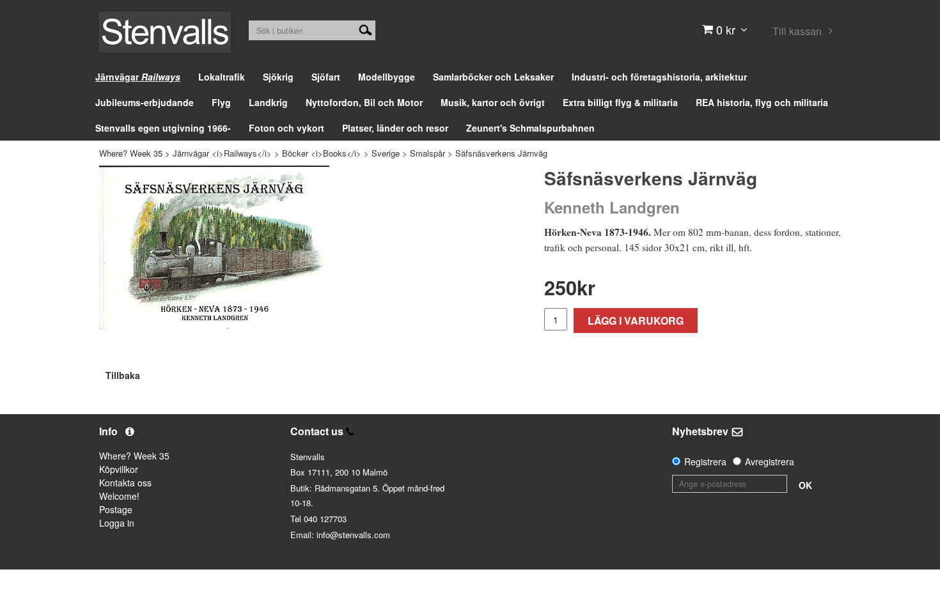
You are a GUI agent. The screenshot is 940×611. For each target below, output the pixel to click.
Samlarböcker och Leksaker (493, 76)
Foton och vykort (286, 127)
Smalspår (427, 153)
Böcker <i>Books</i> (321, 153)
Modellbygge (386, 76)
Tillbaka (123, 375)
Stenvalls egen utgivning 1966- (163, 127)
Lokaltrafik (221, 76)
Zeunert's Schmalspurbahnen (530, 127)
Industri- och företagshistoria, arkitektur (659, 76)
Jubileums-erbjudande (144, 102)
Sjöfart (325, 76)
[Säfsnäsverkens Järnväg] (214, 248)
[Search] (365, 28)
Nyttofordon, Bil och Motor (364, 102)
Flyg (221, 102)
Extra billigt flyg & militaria (620, 102)
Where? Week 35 (130, 153)
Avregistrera (769, 461)
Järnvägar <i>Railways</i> (222, 153)
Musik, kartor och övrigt (493, 102)
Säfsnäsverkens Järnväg (501, 153)
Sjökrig (278, 76)
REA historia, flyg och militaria (762, 102)
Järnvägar (137, 76)
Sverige (386, 153)
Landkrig (268, 102)
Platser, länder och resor (395, 127)
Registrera (705, 461)
